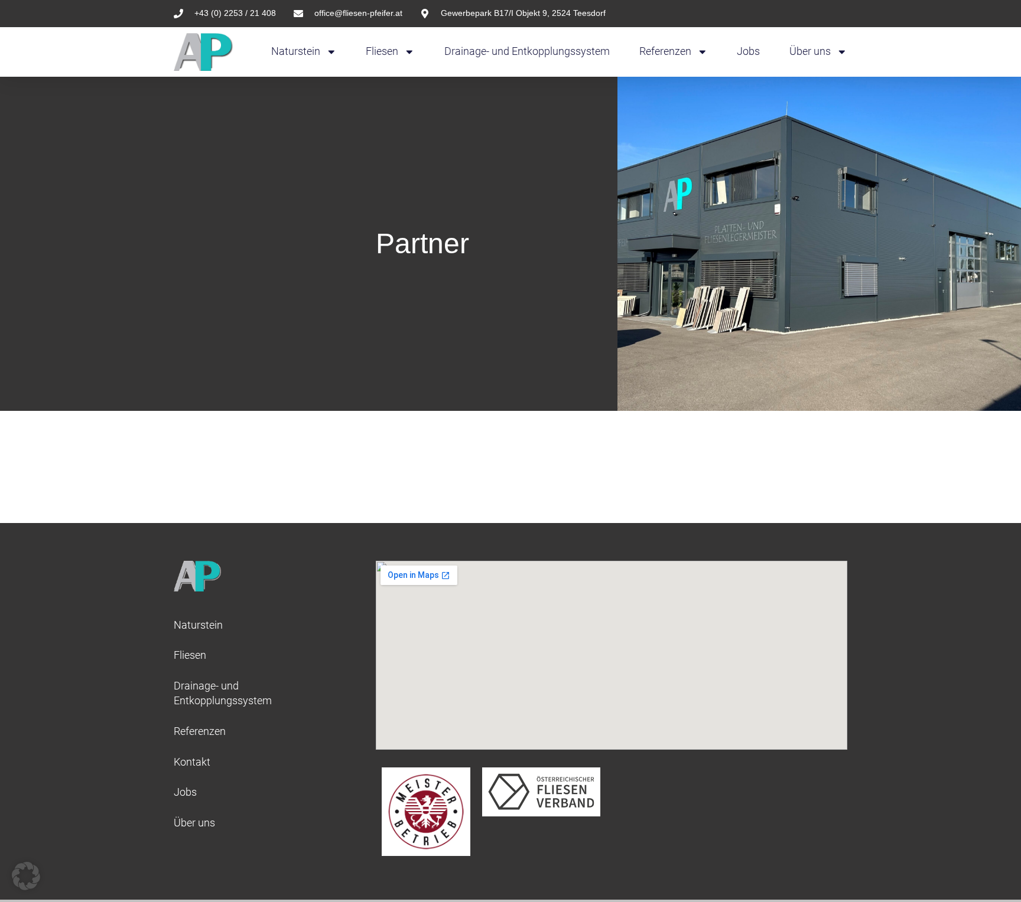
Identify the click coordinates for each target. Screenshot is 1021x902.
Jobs (748, 51)
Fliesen (382, 51)
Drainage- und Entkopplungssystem (527, 51)
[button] (26, 876)
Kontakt (192, 762)
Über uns (810, 51)
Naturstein (295, 51)
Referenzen (665, 51)
